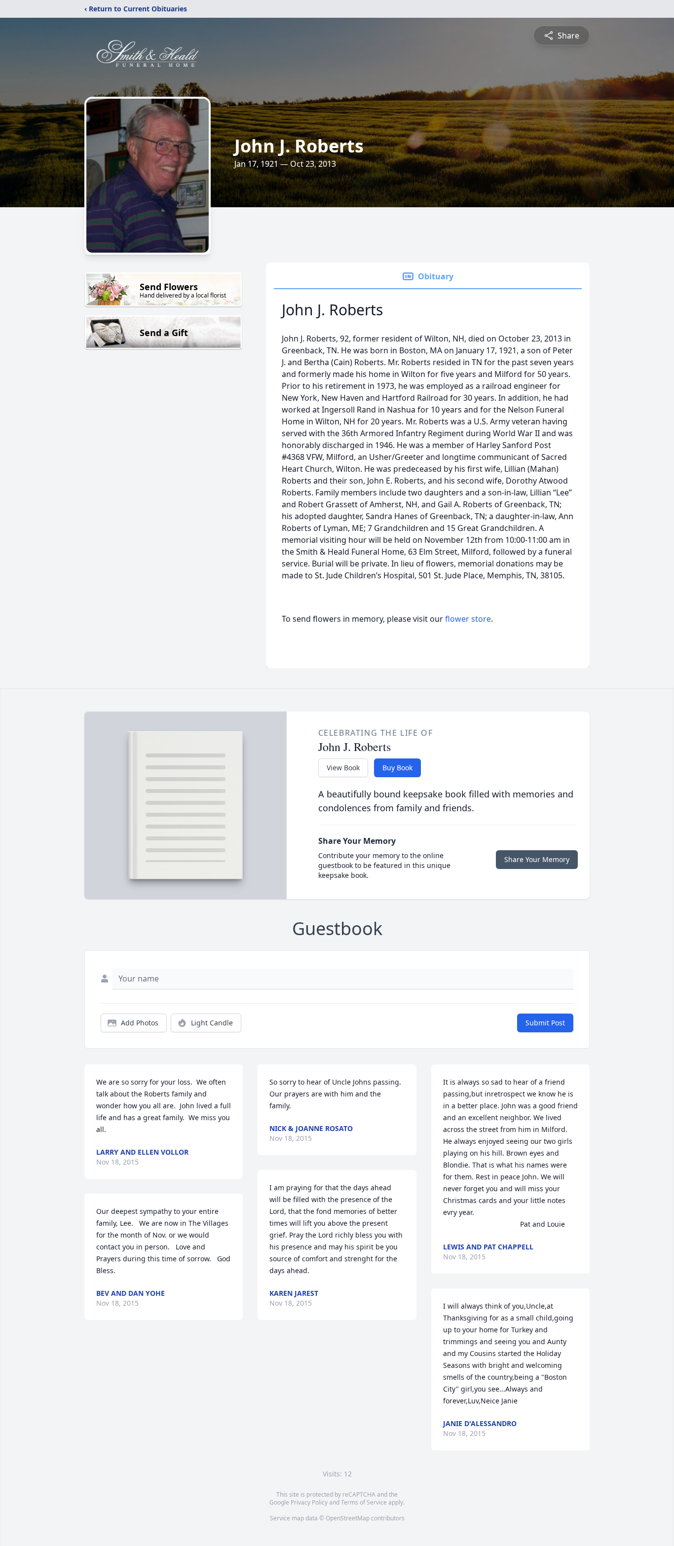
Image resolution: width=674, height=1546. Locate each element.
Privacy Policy (309, 1502)
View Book (343, 767)
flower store (468, 618)
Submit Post (545, 1022)
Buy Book (397, 767)
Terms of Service (364, 1502)
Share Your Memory (536, 859)
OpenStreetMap (348, 1518)
